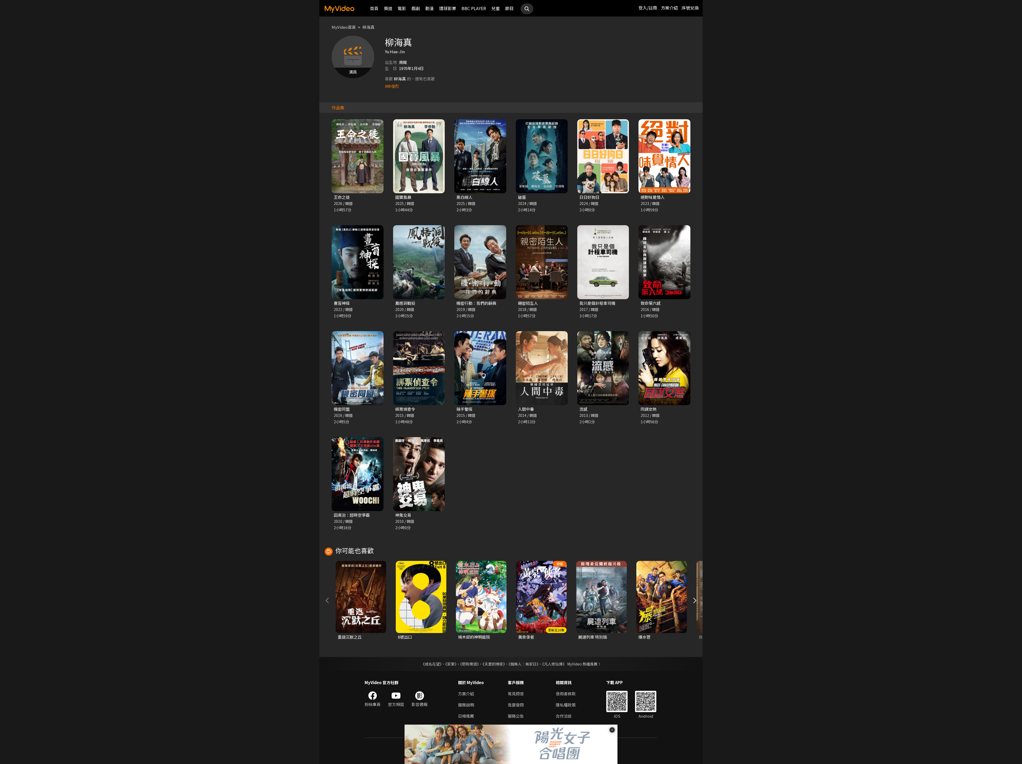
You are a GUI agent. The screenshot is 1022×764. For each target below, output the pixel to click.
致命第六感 (651, 303)
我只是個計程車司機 (597, 303)
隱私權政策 (566, 705)
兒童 (495, 8)
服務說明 (466, 705)
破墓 (522, 197)
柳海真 (368, 27)
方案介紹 (669, 8)
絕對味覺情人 (653, 197)
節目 (509, 8)
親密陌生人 (528, 303)
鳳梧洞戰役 (405, 303)
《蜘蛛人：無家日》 (523, 664)
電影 (402, 8)
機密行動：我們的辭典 (476, 303)
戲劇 (415, 8)
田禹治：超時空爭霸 (352, 515)
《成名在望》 (431, 664)
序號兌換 (690, 8)
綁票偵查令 (405, 409)
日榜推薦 (466, 716)
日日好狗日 (589, 197)
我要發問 (516, 705)
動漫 (429, 8)
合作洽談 (564, 716)
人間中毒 (526, 409)
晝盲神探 (342, 303)
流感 (583, 409)
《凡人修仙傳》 (554, 664)
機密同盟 (342, 409)
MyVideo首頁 (344, 27)
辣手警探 (464, 409)
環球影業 (447, 8)
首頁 (374, 8)
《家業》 (450, 664)
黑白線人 (464, 197)
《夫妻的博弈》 (494, 664)
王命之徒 (342, 197)
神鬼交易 (403, 515)
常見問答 (516, 693)
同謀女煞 (649, 409)
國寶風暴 (403, 197)
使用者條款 (566, 693)
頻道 (388, 8)
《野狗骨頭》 (469, 664)
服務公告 (516, 716)
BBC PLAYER (473, 8)
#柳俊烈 (392, 86)
